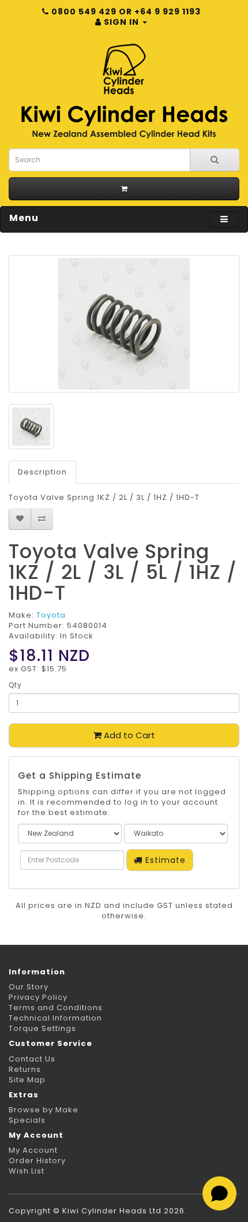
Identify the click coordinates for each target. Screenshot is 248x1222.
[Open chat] (219, 1193)
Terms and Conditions (56, 1007)
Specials (27, 1120)
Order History (37, 1160)
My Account (33, 1150)
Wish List (26, 1170)
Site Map (27, 1079)
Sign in (121, 22)
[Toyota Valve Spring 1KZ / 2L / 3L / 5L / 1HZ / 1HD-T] (124, 324)
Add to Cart (128, 735)
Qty (15, 685)
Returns (25, 1069)
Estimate (164, 860)
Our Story (28, 986)
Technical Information (55, 1017)
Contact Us (32, 1058)
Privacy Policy (38, 997)
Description (42, 471)
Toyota (51, 615)
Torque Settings (42, 1028)
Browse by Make (43, 1109)
